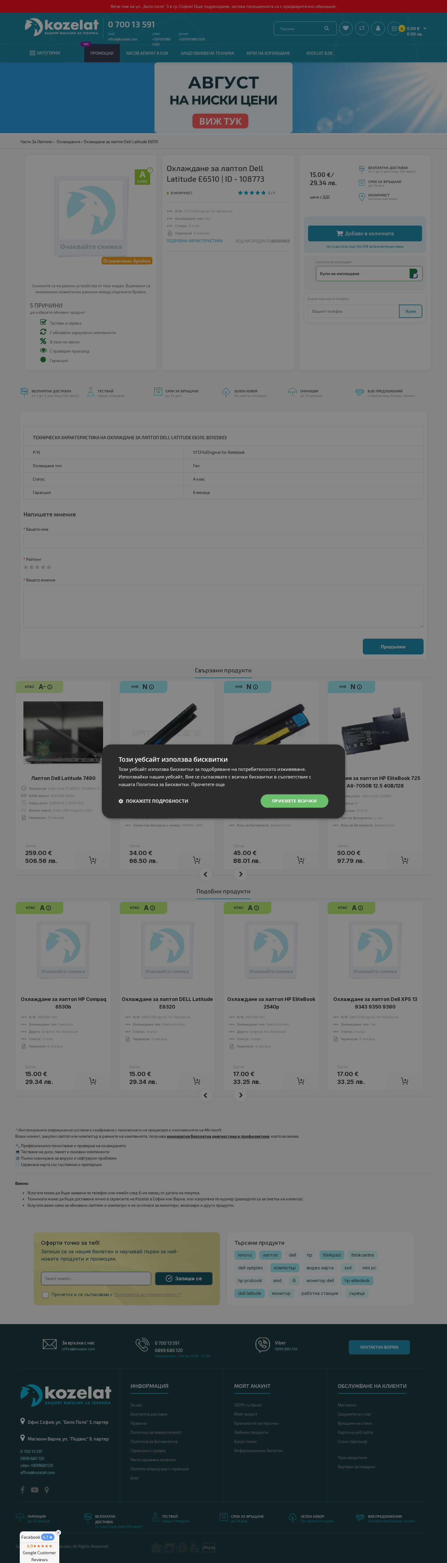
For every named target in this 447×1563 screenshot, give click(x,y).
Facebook (37, 1537)
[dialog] (223, 781)
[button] (153, 801)
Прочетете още (208, 784)
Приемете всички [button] (294, 801)
